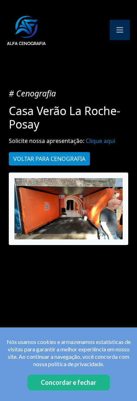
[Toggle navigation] (120, 30)
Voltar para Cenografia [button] (49, 159)
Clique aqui (100, 141)
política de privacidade (75, 364)
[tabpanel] (68, 209)
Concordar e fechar (68, 382)
